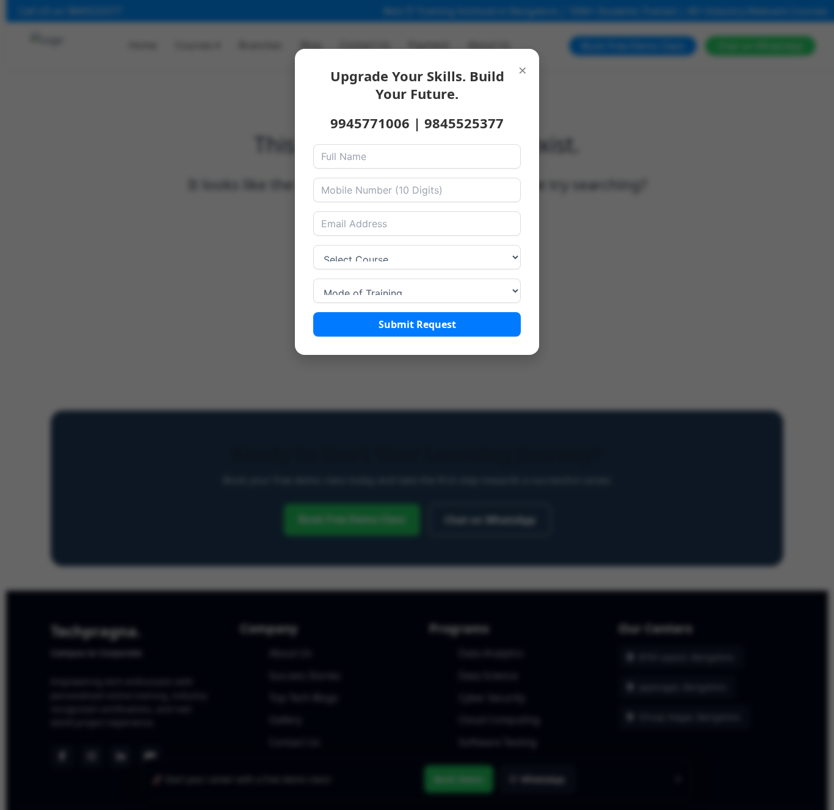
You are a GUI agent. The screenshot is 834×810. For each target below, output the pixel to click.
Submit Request (417, 324)
